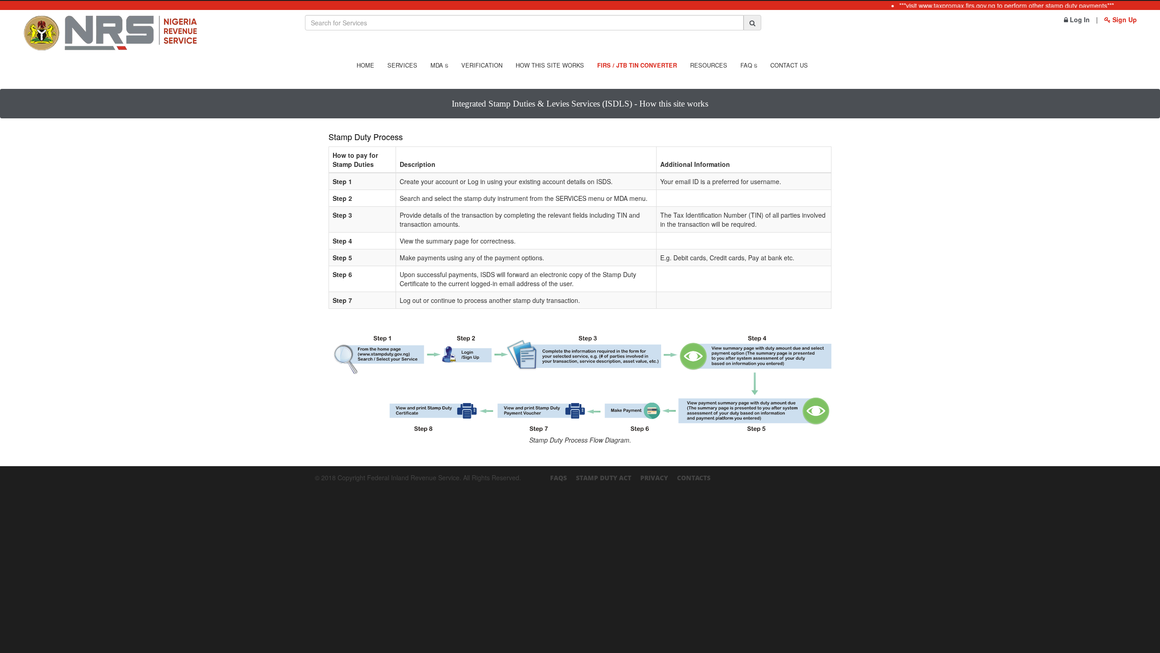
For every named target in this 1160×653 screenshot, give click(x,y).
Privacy (654, 477)
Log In (1079, 19)
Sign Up (1124, 19)
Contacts (693, 477)
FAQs (558, 477)
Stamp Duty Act (603, 477)
